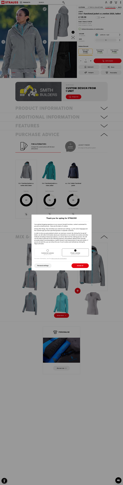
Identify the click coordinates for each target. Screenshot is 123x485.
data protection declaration (59, 258)
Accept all (80, 265)
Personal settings (43, 265)
